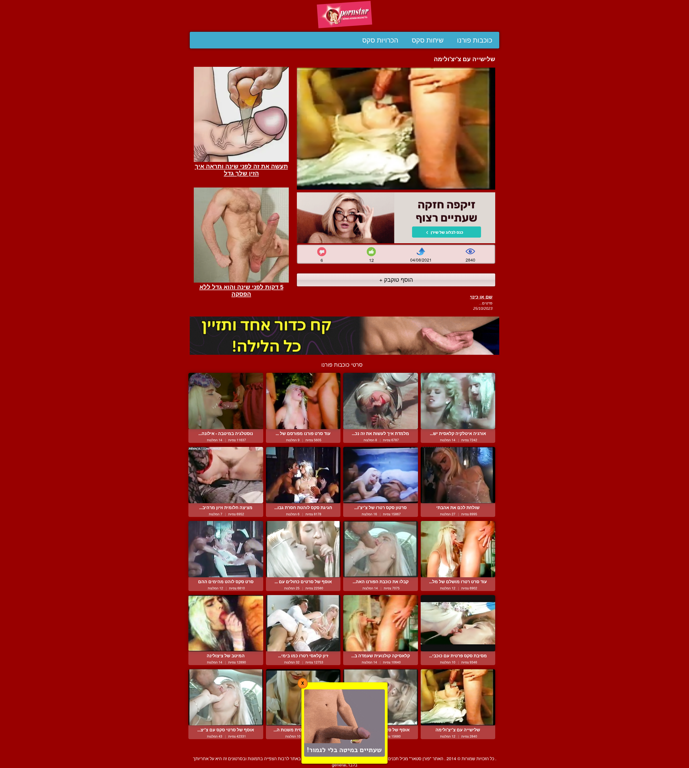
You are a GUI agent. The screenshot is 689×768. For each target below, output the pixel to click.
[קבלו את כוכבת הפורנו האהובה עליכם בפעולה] (380, 549)
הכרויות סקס (380, 40)
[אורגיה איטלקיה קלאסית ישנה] (458, 401)
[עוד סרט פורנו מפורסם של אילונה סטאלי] (303, 401)
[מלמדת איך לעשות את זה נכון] (380, 401)
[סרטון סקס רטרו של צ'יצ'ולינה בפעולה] (380, 475)
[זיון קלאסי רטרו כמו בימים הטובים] (303, 623)
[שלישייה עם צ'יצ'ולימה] (458, 697)
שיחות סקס (428, 40)
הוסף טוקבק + (396, 279)
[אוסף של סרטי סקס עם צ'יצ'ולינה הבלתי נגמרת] (225, 697)
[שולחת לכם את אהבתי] (458, 475)
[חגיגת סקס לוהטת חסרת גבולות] (303, 475)
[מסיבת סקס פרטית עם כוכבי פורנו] (458, 623)
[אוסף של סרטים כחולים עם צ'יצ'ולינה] (303, 549)
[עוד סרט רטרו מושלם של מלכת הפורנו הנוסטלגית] (458, 549)
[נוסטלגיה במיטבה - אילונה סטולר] (225, 401)
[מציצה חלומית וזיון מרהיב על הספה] (225, 475)
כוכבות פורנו (474, 40)
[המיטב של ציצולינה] (225, 623)
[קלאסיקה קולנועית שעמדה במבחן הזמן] (380, 623)
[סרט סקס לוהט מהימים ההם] (225, 549)
